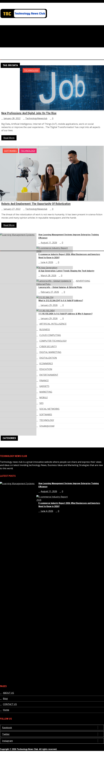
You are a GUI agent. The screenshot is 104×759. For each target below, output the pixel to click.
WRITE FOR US (96, 757)
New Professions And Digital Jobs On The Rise (28, 113)
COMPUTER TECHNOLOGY (53, 340)
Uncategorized (46, 425)
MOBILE (43, 397)
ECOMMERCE (46, 363)
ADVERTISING (83, 280)
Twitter (6, 734)
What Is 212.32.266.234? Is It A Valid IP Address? (60, 300)
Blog (5, 698)
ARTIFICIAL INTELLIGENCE (52, 323)
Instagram (7, 740)
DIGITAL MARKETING (50, 352)
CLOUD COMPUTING (50, 335)
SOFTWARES (10, 150)
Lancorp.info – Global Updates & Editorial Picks (60, 287)
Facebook (7, 727)
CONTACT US (10, 704)
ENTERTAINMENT (48, 374)
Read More (8, 137)
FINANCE (44, 380)
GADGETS (44, 386)
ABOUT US (8, 692)
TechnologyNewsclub (36, 118)
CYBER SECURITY (48, 346)
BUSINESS (44, 329)
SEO (41, 403)
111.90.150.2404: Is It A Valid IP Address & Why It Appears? (65, 313)
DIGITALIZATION (48, 357)
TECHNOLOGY (31, 70)
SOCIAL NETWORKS (49, 408)
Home (6, 709)
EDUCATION (45, 369)
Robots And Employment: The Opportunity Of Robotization (36, 203)
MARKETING (45, 391)
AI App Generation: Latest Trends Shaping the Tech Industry (66, 271)
